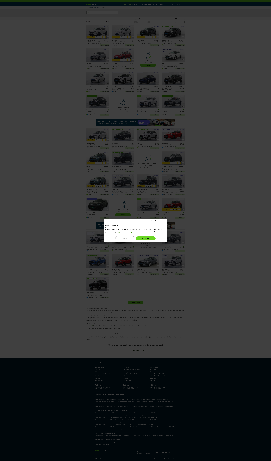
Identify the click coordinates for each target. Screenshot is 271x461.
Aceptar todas (145, 238)
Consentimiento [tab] (114, 220)
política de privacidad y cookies (125, 232)
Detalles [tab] (136, 220)
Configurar (124, 238)
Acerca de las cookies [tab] (156, 220)
